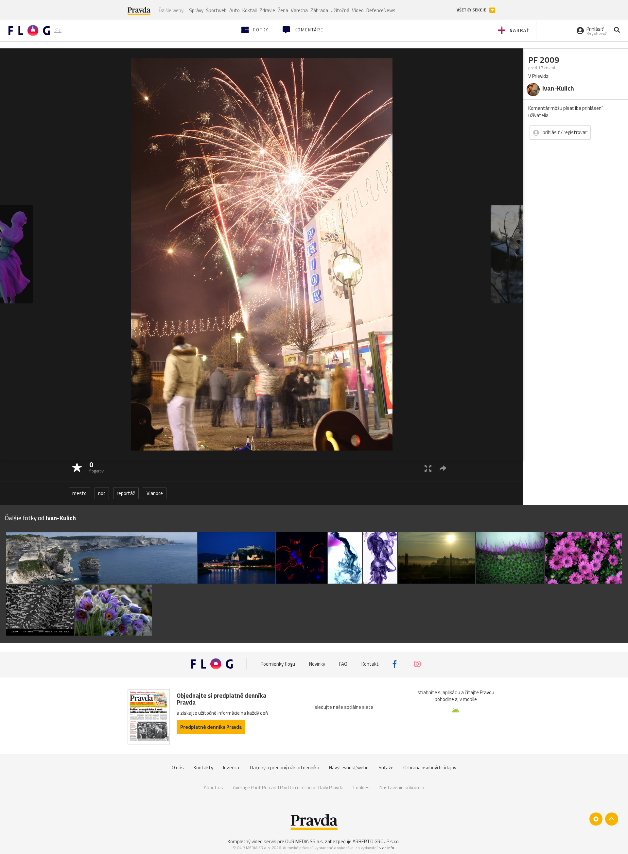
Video (358, 10)
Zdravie (267, 10)
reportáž (126, 493)
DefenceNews (380, 10)
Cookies (361, 787)
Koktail (249, 10)
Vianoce (155, 493)
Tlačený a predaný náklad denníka (284, 767)
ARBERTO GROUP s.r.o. (376, 841)
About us (213, 787)
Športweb (216, 10)
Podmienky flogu (278, 664)
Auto (234, 10)
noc (101, 493)
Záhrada (319, 10)
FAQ (343, 664)
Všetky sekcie (472, 10)
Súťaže (385, 767)
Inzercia (231, 767)
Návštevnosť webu (349, 767)
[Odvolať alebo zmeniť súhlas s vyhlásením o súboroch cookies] (595, 819)
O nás (178, 767)
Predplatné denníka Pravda (211, 727)
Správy (196, 10)
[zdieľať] (443, 468)
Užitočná (340, 10)
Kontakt (370, 664)
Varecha (299, 10)
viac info (386, 848)
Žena (283, 10)
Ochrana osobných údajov (429, 767)
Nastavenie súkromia (401, 787)
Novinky (317, 664)
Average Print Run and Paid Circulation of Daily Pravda (288, 787)
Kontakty (203, 767)
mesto (79, 493)
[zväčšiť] (428, 468)
